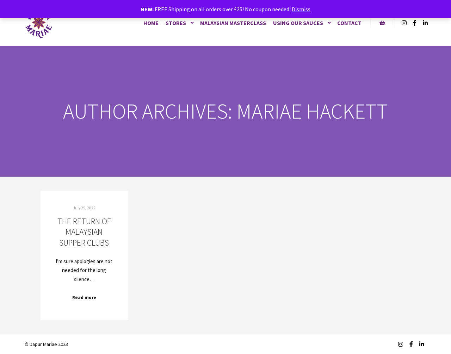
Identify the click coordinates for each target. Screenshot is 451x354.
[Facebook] (414, 22)
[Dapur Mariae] (38, 23)
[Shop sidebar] (382, 22)
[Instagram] (404, 22)
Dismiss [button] (301, 9)
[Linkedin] (425, 22)
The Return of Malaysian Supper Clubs (84, 232)
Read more (84, 298)
